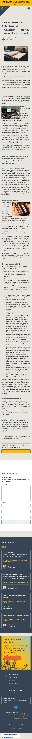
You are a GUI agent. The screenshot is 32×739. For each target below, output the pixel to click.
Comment (4, 484)
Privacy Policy (12, 693)
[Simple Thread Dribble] (21, 724)
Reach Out (16, 451)
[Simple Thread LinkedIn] (10, 724)
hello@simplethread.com (15, 674)
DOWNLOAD (16, 4)
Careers (11, 688)
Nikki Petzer (12, 566)
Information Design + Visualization (11, 22)
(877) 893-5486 (13, 677)
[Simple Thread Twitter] (14, 724)
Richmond (17, 712)
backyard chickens (8, 560)
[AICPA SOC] (16, 707)
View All (3, 546)
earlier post (9, 145)
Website (3, 515)
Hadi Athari (12, 586)
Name (3, 502)
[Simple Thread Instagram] (18, 724)
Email (3, 509)
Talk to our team (12, 658)
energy (5, 582)
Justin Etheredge (10, 38)
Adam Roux (12, 625)
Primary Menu (28, 8)
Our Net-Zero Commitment (16, 690)
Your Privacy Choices (12, 734)
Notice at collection (7, 737)
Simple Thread (3, 8)
